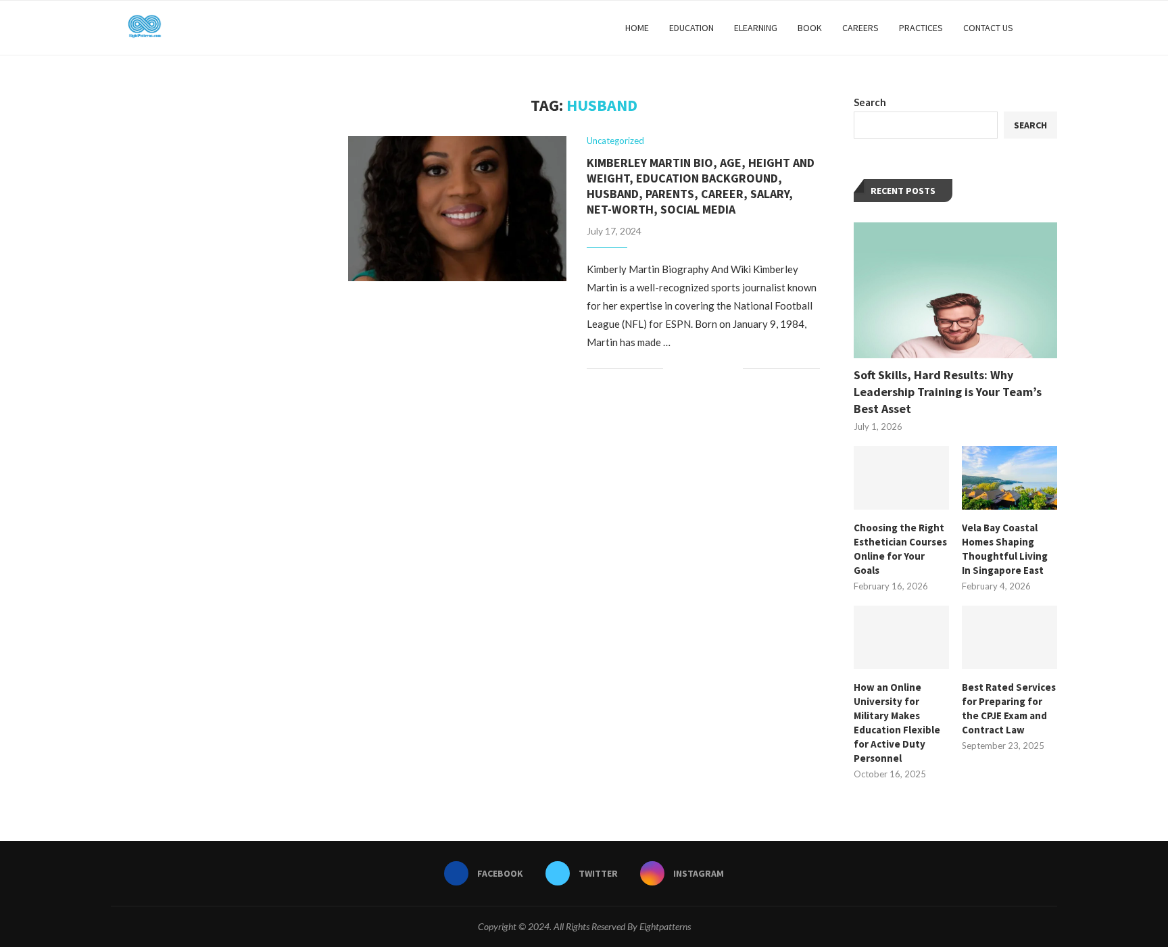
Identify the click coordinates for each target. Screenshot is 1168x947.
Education (691, 28)
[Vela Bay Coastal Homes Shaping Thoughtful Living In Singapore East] (1009, 478)
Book (810, 28)
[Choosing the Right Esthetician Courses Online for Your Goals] (901, 478)
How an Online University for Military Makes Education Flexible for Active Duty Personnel (897, 722)
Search (870, 102)
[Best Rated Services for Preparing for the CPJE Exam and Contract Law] (1009, 637)
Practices (921, 28)
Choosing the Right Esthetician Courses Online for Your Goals (900, 549)
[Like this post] (673, 368)
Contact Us (988, 28)
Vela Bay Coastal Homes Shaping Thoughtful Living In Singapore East (1005, 549)
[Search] (1050, 28)
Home (637, 28)
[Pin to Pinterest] (718, 368)
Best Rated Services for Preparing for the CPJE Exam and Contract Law (1009, 708)
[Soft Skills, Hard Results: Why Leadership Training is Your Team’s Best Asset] (955, 290)
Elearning (755, 28)
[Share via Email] (732, 368)
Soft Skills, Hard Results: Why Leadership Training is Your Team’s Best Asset (948, 391)
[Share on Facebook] (690, 368)
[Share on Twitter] (704, 368)
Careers (860, 28)
